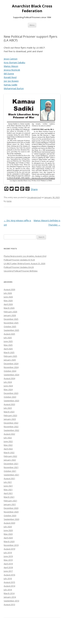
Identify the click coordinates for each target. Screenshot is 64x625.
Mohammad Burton (14, 88)
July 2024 (8, 382)
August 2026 (9, 289)
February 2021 (10, 500)
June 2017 (8, 571)
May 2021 (8, 489)
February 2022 (10, 456)
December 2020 (11, 508)
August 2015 (9, 582)
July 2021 (8, 482)
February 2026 (10, 311)
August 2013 (9, 604)
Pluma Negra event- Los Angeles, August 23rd (25, 256)
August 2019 (9, 548)
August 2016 (9, 574)
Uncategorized (34, 197)
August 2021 (9, 478)
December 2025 (11, 319)
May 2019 (8, 560)
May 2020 (8, 534)
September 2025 (11, 330)
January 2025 (10, 359)
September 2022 (11, 430)
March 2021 (9, 497)
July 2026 (8, 293)
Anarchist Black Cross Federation (32, 8)
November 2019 (11, 545)
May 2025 (8, 345)
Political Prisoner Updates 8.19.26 (19, 259)
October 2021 (10, 471)
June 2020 (8, 530)
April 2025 (8, 348)
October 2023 (10, 397)
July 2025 (8, 337)
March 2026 (9, 308)
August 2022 (9, 434)
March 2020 (9, 541)
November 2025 (11, 322)
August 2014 (9, 586)
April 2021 (8, 493)
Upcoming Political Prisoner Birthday (21, 270)
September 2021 (11, 474)
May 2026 (8, 300)
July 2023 (8, 408)
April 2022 (8, 448)
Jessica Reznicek (12, 69)
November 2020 (11, 511)
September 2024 (11, 374)
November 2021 (11, 467)
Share (34, 189)
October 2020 (10, 515)
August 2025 (9, 333)
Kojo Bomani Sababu (14, 62)
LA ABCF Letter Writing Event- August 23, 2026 (24, 263)
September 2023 (11, 400)
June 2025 (8, 341)
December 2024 (11, 363)
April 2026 (8, 304)
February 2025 (10, 356)
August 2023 (9, 404)
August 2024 (9, 378)
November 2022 (11, 426)
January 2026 (10, 315)
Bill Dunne (9, 73)
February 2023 (10, 415)
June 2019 (8, 556)
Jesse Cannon (10, 58)
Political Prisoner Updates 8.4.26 (19, 267)
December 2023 (11, 393)
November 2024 (11, 367)
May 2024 (8, 389)
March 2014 (9, 593)
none (9, 201)
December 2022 (11, 422)
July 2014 (8, 589)
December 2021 (11, 463)
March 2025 (9, 352)
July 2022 (8, 437)
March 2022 (9, 452)
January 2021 (10, 504)
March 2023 (9, 411)
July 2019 (8, 552)
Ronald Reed (10, 77)
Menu (32, 25)
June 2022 (8, 441)
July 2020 (8, 526)
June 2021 (8, 485)
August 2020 (9, 523)
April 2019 (8, 563)
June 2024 (8, 385)
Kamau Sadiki (10, 84)
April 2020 (8, 537)
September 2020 (11, 519)
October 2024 (10, 371)
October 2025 (10, 326)
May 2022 (8, 445)
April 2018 (8, 567)
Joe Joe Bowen (11, 81)
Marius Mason (11, 66)
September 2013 (11, 600)
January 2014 (10, 597)
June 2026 (8, 296)
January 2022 (10, 460)
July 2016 (8, 578)
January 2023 (10, 419)
